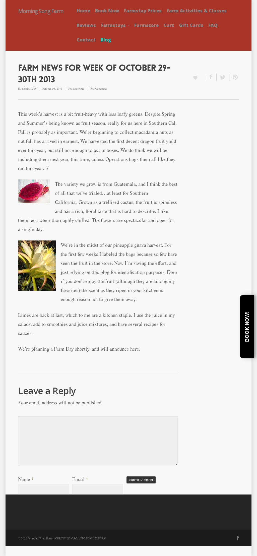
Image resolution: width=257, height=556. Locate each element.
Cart (169, 25)
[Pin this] (234, 77)
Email (80, 479)
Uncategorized (76, 88)
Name (26, 479)
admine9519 (29, 88)
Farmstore (146, 25)
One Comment (98, 88)
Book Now (107, 11)
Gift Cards (191, 25)
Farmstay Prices (143, 11)
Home (83, 11)
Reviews (86, 25)
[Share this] (211, 77)
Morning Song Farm (40, 11)
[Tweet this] (223, 77)
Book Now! (247, 326)
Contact (86, 40)
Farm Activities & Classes (197, 11)
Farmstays (113, 25)
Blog (106, 40)
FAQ (212, 25)
